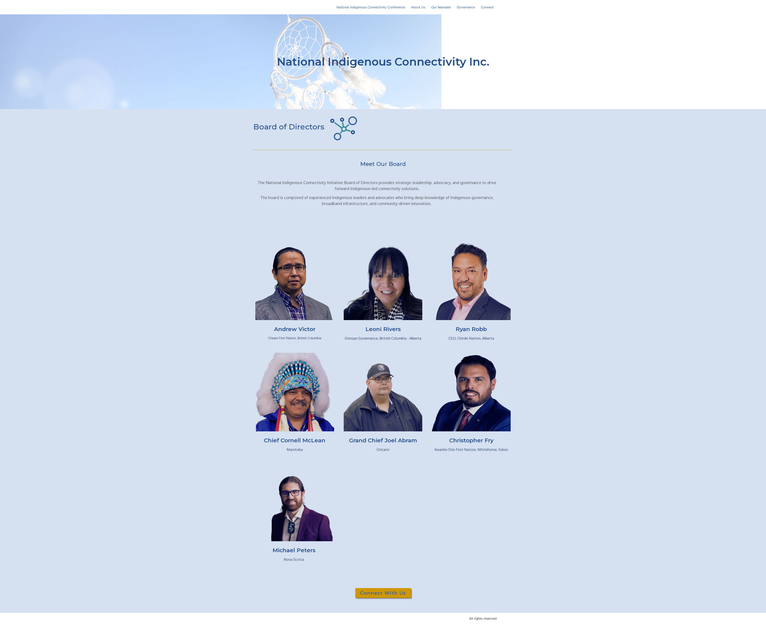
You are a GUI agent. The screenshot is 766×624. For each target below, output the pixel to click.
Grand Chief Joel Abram (383, 440)
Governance (466, 7)
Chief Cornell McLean (294, 440)
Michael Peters (293, 550)
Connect (487, 7)
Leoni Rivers (383, 329)
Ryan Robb (471, 329)
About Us (418, 7)
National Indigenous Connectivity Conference (371, 7)
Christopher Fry (471, 440)
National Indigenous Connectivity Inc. (383, 61)
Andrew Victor (294, 329)
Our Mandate (441, 7)
